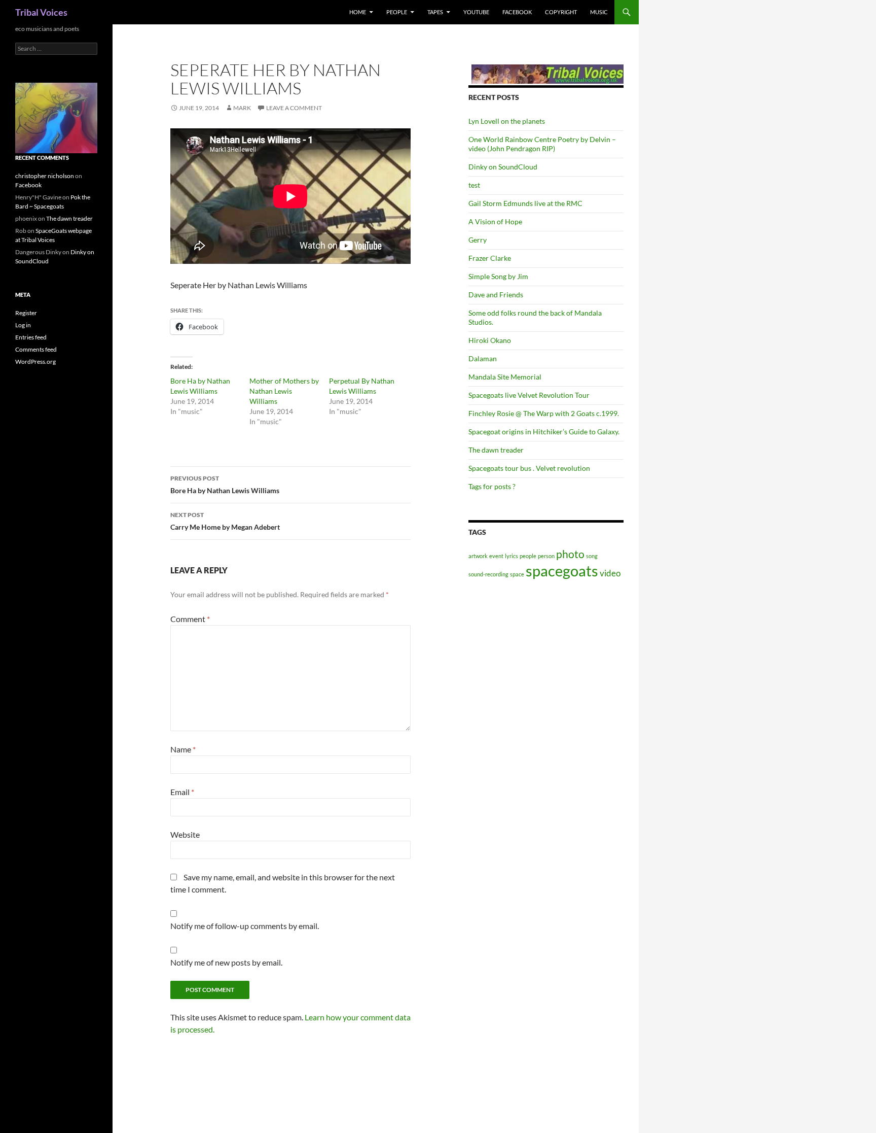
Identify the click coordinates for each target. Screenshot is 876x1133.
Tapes (435, 12)
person (546, 556)
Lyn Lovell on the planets (506, 121)
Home (357, 12)
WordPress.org (35, 361)
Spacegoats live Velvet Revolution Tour (529, 395)
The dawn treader (496, 449)
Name (183, 749)
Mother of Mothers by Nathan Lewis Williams (284, 390)
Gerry (477, 239)
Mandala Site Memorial (504, 376)
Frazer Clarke (489, 258)
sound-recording (488, 574)
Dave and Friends (495, 294)
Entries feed (31, 337)
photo (570, 553)
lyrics (511, 556)
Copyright (561, 12)
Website (185, 834)
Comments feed (36, 349)
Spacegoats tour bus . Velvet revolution (529, 468)
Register (26, 313)
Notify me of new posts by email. (226, 962)
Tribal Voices (41, 12)
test (474, 185)
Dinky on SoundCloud (502, 166)
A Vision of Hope (495, 221)
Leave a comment (294, 108)
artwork (478, 556)
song (592, 556)
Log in (23, 325)
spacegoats (562, 570)
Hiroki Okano (489, 340)
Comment (190, 619)
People (396, 12)
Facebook (517, 12)
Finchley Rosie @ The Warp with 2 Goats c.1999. (543, 413)
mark (242, 108)
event (496, 556)
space (517, 574)
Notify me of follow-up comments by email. (244, 926)
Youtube (476, 12)
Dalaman (482, 358)
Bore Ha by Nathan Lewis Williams (224, 484)
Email (182, 792)
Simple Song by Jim (498, 276)
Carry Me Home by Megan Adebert (225, 521)
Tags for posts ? (492, 486)
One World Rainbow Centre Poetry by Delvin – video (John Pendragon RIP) (542, 144)
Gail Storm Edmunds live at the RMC (525, 203)
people (528, 556)
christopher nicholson (44, 176)
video (610, 573)
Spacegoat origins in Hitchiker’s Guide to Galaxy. (543, 431)
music (599, 12)
